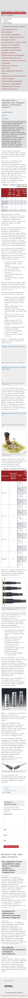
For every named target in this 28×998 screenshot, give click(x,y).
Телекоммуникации (7, 86)
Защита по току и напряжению (11, 45)
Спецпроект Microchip (8, 13)
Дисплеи (23, 42)
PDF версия (5, 118)
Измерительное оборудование (10, 47)
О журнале (16, 11)
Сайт (5, 840)
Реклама (22, 11)
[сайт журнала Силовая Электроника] (18, 980)
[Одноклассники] (7, 792)
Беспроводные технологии (17, 37)
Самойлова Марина (7, 112)
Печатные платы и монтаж (10, 65)
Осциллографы (6, 63)
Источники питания (15, 50)
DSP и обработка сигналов (9, 29)
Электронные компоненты (9, 89)
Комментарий (8, 814)
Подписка (6, 20)
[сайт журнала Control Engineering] (19, 986)
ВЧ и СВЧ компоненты (8, 42)
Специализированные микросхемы (12, 81)
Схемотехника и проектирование (11, 83)
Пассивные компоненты (9, 52)
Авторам (4, 11)
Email (6, 835)
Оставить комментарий (10, 790)
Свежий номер (7, 18)
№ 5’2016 (4, 115)
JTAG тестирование (7, 32)
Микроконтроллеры (7, 55)
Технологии (16, 86)
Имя (5, 829)
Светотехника (22, 60)
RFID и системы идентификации (11, 34)
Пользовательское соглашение (14, 992)
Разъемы (4, 73)
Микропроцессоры (19, 55)
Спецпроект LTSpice (20, 13)
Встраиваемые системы (8, 39)
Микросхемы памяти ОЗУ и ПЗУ (11, 58)
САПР (23, 76)
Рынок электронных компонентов (12, 76)
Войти (3, 15)
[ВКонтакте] (3, 792)
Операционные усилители (9, 60)
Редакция (9, 11)
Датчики (18, 42)
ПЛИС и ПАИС (6, 68)
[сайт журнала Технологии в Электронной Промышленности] (7, 983)
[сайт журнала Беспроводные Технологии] (9, 986)
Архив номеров (7, 22)
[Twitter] (5, 792)
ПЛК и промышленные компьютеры (12, 70)
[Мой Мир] (8, 792)
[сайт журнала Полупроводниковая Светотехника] (19, 983)
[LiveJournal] (10, 792)
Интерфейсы (5, 50)
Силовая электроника (8, 78)
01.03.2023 (6, 787)
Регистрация (9, 15)
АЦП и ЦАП (5, 37)
